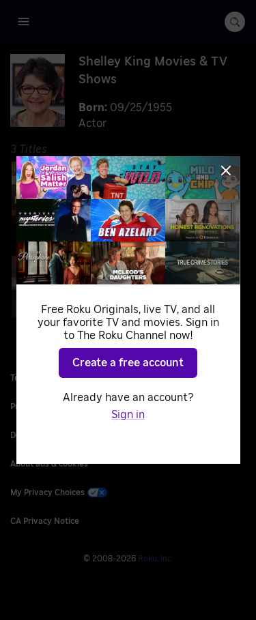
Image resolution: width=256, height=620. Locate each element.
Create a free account (128, 362)
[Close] (226, 170)
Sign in (128, 414)
